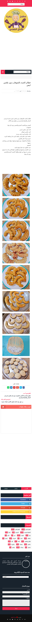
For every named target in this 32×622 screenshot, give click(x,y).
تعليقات (6, 488)
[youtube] (10, 1)
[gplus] (20, 1)
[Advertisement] (16, 52)
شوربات (14, 538)
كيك (12, 541)
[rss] (15, 1)
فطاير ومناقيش (28, 541)
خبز (14, 535)
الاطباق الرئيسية (27, 532)
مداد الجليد (13, 617)
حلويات (22, 535)
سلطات (29, 538)
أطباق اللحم (17, 529)
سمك (21, 538)
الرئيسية (17, 532)
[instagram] (17, 1)
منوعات (21, 547)
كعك (19, 541)
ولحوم (13, 547)
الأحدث (26, 488)
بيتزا (30, 535)
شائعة (16, 488)
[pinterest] (7, 1)
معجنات (21, 544)
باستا (9, 532)
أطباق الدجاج (28, 529)
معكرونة (13, 544)
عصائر (6, 538)
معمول (29, 547)
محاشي (29, 544)
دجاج (8, 535)
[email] (12, 1)
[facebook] (22, 1)
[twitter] (25, 1)
